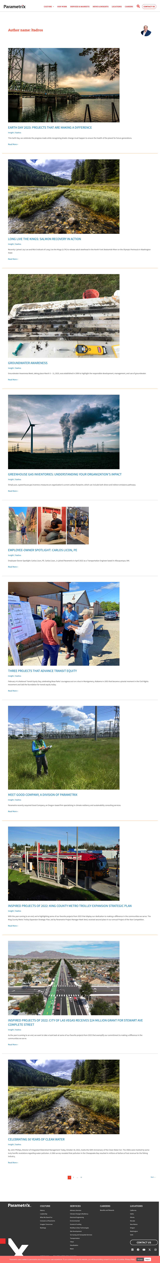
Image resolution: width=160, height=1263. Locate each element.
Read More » (13, 144)
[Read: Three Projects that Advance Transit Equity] (64, 623)
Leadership (43, 1214)
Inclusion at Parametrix (47, 1221)
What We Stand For (46, 1217)
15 (81, 1177)
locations (136, 1206)
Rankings (43, 1228)
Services (75, 1206)
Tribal (72, 1242)
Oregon (132, 1228)
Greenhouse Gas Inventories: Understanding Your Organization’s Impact (65, 474)
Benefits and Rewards (107, 1210)
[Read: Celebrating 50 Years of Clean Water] (64, 1096)
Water (72, 1249)
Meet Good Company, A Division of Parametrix (42, 794)
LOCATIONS (117, 6)
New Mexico (134, 1224)
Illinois (132, 1217)
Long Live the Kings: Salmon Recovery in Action (44, 239)
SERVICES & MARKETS (79, 6)
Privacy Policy (130, 1259)
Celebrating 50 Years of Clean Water (36, 1139)
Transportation (75, 1238)
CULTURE (48, 6)
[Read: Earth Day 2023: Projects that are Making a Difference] (64, 85)
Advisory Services (75, 1210)
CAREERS (129, 6)
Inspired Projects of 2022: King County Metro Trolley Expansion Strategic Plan (70, 906)
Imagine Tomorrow (46, 1224)
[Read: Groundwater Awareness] (64, 315)
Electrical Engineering (77, 1217)
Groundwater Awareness (27, 363)
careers (105, 1206)
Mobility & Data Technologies (79, 1228)
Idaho (132, 1214)
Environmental (75, 1221)
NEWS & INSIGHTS (101, 6)
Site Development (76, 1231)
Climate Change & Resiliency (79, 1214)
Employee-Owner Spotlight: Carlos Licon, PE (42, 550)
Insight (11, 132)
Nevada (132, 1221)
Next (153, 1177)
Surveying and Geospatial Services (81, 1235)
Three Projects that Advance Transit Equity (42, 671)
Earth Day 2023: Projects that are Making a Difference (50, 127)
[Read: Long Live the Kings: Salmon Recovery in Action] (64, 196)
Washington (134, 1231)
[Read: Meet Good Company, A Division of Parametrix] (64, 747)
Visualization (74, 1245)
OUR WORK (62, 6)
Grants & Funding (75, 1224)
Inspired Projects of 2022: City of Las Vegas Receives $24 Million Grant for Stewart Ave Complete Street (75, 1022)
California (133, 1210)
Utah (131, 1235)
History (42, 1210)
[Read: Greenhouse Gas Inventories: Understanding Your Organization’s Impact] (64, 431)
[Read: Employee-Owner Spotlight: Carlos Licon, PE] (49, 525)
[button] (53, 6)
